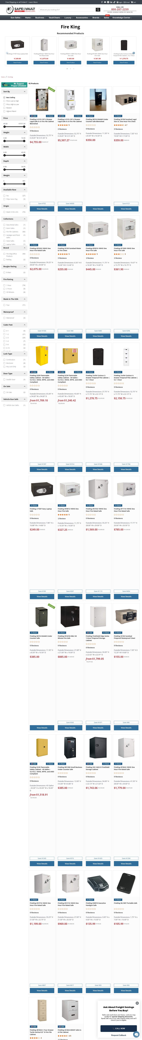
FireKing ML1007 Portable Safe (125, 903)
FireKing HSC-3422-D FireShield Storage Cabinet (97, 768)
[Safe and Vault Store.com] (21, 9)
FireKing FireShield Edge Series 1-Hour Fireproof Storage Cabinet (97, 638)
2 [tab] (70, 69)
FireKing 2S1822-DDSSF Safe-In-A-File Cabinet (70, 1031)
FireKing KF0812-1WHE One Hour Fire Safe (68, 510)
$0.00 (5, 124)
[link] (14, 195)
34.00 (23, 166)
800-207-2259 (120, 9)
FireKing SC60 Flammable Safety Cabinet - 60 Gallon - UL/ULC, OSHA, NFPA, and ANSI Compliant (42, 378)
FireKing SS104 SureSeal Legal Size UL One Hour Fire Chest (125, 120)
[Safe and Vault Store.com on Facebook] (102, 2)
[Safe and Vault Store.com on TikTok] (114, 2)
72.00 (23, 138)
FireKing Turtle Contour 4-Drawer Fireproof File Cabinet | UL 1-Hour (126, 377)
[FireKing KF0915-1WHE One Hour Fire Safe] (70, 44)
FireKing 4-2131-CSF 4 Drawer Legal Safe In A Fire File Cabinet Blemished (42, 121)
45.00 (23, 152)
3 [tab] (74, 69)
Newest (9, 108)
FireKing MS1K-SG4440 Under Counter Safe (41, 637)
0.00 (5, 138)
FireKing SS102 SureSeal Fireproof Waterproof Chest (124, 637)
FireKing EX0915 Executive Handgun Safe (96, 904)
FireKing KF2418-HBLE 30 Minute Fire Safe (67, 637)
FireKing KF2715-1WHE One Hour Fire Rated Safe (40, 904)
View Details (42, 209)
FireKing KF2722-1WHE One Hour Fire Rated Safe (96, 510)
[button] (136, 1034)
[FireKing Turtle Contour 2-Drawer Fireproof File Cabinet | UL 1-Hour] (124, 44)
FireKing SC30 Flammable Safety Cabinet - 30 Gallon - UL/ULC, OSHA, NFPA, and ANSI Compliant (70, 378)
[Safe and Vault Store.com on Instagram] (108, 2)
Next (133, 53)
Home (3, 77)
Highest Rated (11, 111)
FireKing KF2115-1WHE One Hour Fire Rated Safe (68, 904)
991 (24, 181)
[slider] (4, 127)
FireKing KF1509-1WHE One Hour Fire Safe (124, 249)
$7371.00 (22, 123)
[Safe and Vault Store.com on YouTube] (105, 2)
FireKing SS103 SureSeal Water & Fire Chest (69, 249)
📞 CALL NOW (119, 1028)
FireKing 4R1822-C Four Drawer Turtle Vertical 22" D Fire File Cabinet (41, 1032)
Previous (7, 53)
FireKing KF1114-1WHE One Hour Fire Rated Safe (124, 510)
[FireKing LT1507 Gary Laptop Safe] (17, 44)
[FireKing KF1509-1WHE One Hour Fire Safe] (97, 44)
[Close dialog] (137, 1003)
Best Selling (10, 97)
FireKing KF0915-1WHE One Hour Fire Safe (96, 249)
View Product (17, 62)
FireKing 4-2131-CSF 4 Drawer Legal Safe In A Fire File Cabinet (70, 120)
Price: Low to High (12, 101)
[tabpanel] (17, 51)
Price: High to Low (12, 104)
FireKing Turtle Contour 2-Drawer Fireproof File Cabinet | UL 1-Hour (98, 377)
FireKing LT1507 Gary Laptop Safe (41, 510)
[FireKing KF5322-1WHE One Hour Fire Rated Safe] (44, 44)
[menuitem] (16, 17)
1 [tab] (67, 69)
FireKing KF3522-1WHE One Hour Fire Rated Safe (124, 768)
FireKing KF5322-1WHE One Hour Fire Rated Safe (40, 249)
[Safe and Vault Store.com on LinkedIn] (111, 2)
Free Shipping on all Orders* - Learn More (21, 2)
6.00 (5, 152)
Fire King (10, 77)
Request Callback (118, 1035)
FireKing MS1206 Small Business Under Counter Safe (70, 768)
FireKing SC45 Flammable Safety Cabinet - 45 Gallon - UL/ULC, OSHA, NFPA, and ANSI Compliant (42, 770)
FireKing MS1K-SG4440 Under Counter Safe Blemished (97, 120)
